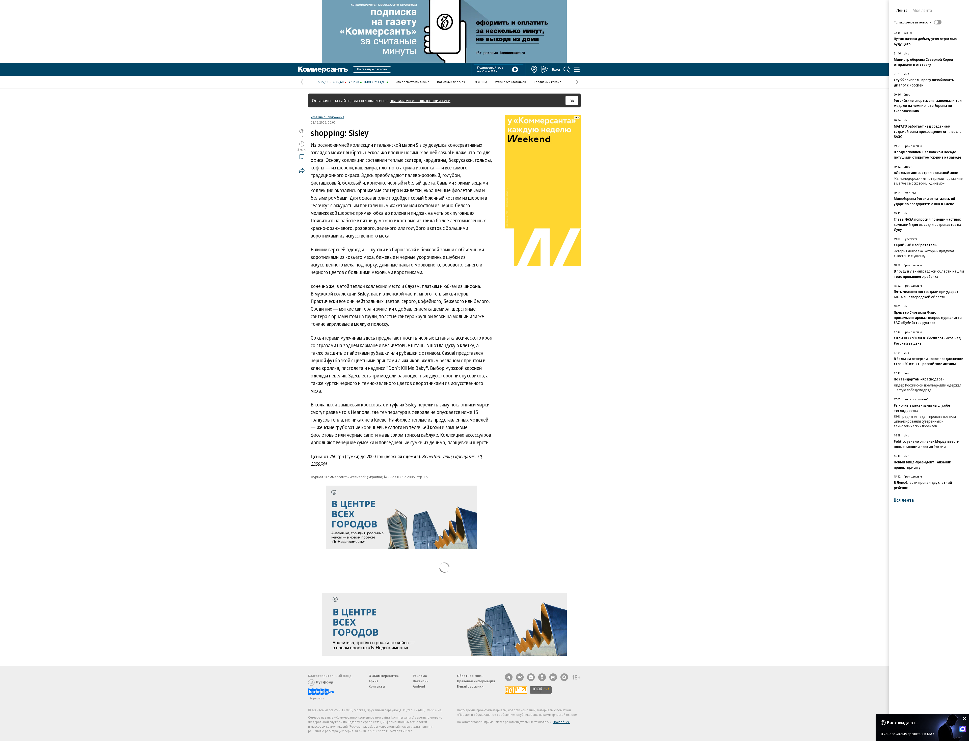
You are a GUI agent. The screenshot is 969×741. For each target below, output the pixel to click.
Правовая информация (476, 681)
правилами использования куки (420, 100)
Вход (556, 69)
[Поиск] (567, 69)
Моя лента (922, 10)
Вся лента (904, 500)
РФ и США (480, 82)
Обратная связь (470, 675)
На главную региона (372, 69)
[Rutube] (553, 677)
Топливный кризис (547, 82)
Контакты (377, 686)
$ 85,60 (323, 82)
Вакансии (420, 681)
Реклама (420, 675)
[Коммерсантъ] (323, 69)
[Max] (564, 677)
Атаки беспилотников (510, 82)
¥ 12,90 (354, 82)
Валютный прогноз (451, 82)
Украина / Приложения (327, 117)
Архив (373, 681)
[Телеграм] (509, 677)
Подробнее (561, 722)
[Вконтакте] (520, 677)
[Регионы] (534, 69)
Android (419, 686)
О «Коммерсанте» (384, 675)
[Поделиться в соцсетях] (302, 170)
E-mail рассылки (470, 686)
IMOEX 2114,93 (375, 82)
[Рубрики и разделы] (577, 69)
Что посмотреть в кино (412, 82)
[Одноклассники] (542, 677)
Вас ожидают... (902, 723)
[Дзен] (531, 677)
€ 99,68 (338, 82)
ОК (572, 100)
